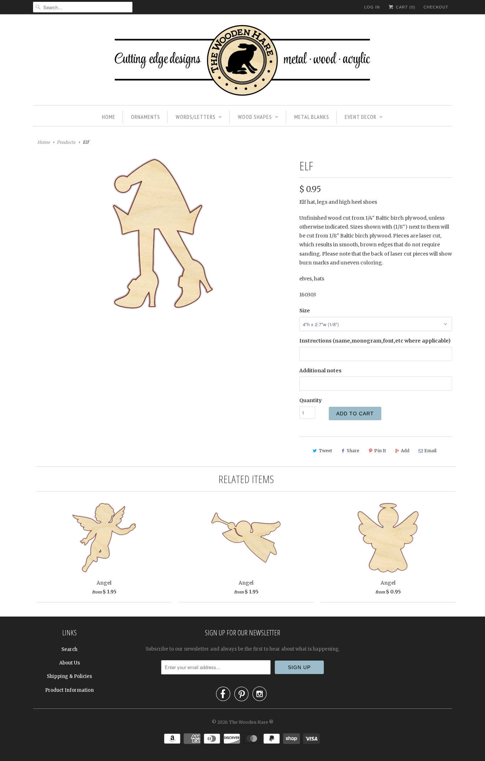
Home (108, 116)
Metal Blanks (311, 116)
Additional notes (320, 370)
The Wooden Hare (248, 722)
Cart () (404, 7)
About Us (69, 663)
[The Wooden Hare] (242, 61)
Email (430, 450)
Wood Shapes (255, 116)
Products (66, 142)
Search (69, 649)
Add (405, 450)
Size (304, 310)
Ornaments (145, 116)
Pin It (380, 450)
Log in (372, 7)
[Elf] (162, 234)
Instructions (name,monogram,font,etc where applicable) (375, 341)
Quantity (310, 400)
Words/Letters (196, 116)
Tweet (325, 450)
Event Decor (360, 116)
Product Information (69, 690)
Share (353, 450)
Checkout (436, 7)
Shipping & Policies (69, 676)
